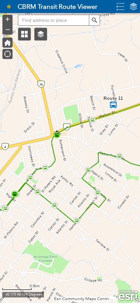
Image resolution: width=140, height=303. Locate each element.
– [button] (8, 29)
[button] (24, 34)
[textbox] (53, 20)
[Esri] (127, 295)
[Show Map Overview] (137, 300)
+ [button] (7, 19)
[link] (7, 6)
